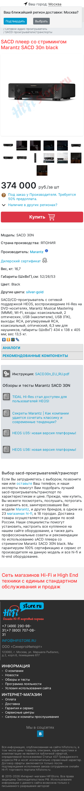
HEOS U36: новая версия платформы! (44, 449)
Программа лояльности (23, 684)
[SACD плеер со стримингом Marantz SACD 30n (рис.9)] (35, 158)
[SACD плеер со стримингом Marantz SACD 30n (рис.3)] (35, 145)
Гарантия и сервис (19, 708)
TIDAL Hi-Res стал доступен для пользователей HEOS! (39, 399)
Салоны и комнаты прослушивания (32, 716)
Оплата (10, 699)
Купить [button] (37, 217)
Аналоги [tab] (11, 348)
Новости (12, 675)
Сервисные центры (19, 712)
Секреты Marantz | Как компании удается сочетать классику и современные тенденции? (40, 417)
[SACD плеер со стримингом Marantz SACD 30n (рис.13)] (42, 170)
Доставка (12, 704)
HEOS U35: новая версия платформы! (44, 433)
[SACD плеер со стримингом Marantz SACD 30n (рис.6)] (76, 145)
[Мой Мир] (13, 338)
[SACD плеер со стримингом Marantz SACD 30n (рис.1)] (8, 145)
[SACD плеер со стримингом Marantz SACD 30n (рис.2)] (21, 145)
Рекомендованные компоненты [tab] (35, 356)
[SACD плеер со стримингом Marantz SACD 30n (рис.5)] (62, 145)
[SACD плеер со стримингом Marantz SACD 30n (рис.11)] (62, 158)
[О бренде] (46, 250)
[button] (42, 196)
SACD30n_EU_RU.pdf (52, 374)
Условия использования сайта (28, 688)
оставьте (24, 483)
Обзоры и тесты (17, 679)
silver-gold (35, 292)
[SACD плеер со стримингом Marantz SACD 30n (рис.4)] (49, 145)
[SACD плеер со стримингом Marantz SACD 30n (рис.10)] (49, 158)
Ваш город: (44, 4)
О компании (14, 671)
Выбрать (41, 21)
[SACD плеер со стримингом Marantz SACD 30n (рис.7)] (8, 158)
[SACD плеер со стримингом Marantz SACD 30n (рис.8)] (21, 158)
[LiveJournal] (17, 338)
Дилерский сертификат (21, 261)
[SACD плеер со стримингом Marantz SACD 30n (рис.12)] (76, 158)
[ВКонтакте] (4, 338)
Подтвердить (15, 21)
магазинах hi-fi (19, 513)
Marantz (37, 252)
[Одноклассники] (8, 338)
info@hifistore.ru (19, 640)
